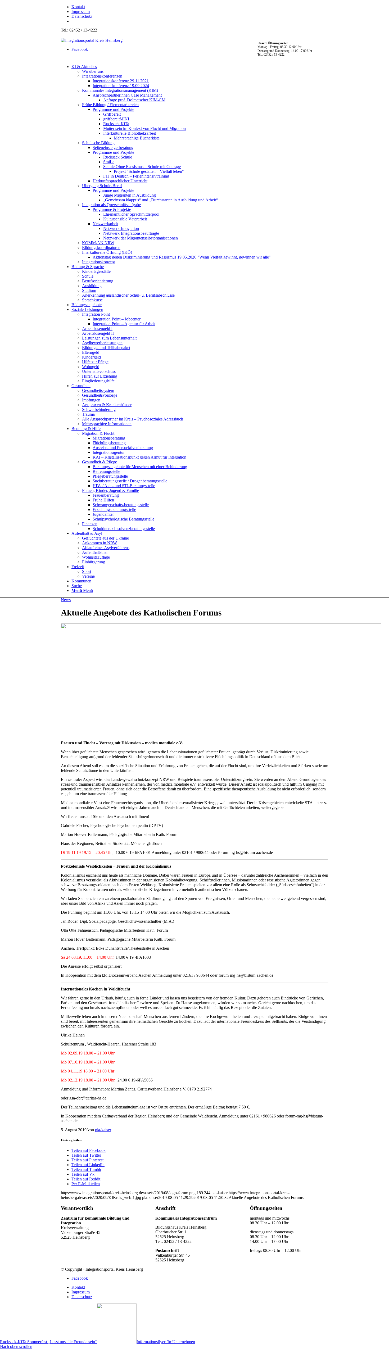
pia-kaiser (103, 1130)
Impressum (80, 11)
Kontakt (78, 6)
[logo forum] (221, 734)
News (66, 599)
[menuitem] (199, 6)
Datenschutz (81, 16)
